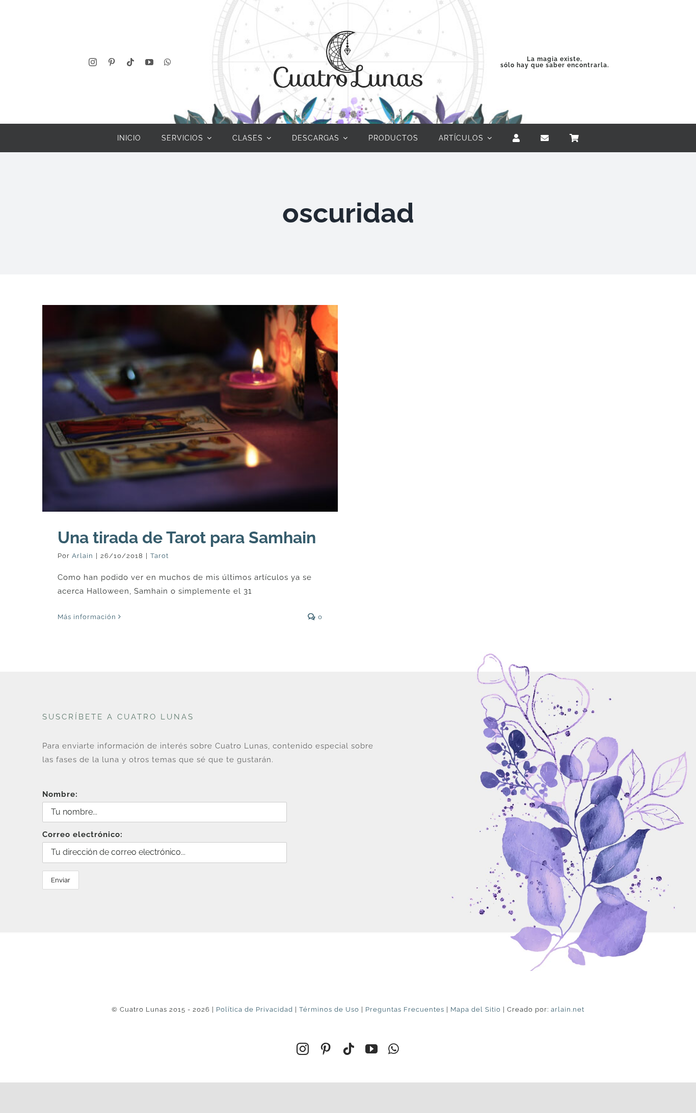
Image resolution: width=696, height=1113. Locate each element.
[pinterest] (112, 62)
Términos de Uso (329, 1009)
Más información (87, 617)
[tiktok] (130, 62)
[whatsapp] (168, 62)
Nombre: (60, 794)
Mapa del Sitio (475, 1009)
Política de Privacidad (254, 1009)
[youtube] (149, 62)
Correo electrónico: (82, 834)
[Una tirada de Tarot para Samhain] (190, 408)
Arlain (82, 556)
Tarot (159, 556)
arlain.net (567, 1009)
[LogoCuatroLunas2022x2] (348, 21)
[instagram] (93, 62)
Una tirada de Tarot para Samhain (187, 537)
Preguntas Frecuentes (404, 1009)
